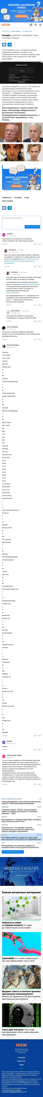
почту (5, 1086)
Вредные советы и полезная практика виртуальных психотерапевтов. (21, 995)
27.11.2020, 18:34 (15, 274)
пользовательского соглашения (11, 1090)
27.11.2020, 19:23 (11, 329)
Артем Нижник (15, 31)
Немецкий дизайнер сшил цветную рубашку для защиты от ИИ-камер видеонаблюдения (21, 802)
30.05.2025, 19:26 (11, 347)
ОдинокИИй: (20, 959)
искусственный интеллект (12, 799)
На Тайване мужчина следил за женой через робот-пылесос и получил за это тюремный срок (21, 838)
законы (4, 835)
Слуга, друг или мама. (20, 1032)
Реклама (21, 1058)
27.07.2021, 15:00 (15, 313)
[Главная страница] (6, 25)
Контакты (21, 1061)
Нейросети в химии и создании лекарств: (17, 925)
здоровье (5, 807)
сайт (27, 198)
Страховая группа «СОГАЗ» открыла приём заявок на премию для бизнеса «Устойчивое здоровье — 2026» (19, 811)
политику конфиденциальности (12, 1092)
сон (3, 843)
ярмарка (5, 825)
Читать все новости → (12, 852)
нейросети (6, 31)
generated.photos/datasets (30, 284)
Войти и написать (32, 226)
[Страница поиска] (36, 25)
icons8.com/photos (12, 292)
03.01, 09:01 (10, 757)
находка (18, 198)
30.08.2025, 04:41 (11, 743)
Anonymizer (23, 86)
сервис (17, 50)
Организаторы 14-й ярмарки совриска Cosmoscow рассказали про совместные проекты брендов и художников (18, 829)
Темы (21, 1065)
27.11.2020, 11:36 (11, 236)
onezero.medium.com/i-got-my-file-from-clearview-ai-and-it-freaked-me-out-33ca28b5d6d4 (21, 261)
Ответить (5, 244)
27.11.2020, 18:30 (13, 252)
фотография (8, 201)
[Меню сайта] (40, 25)
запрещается (22, 1081)
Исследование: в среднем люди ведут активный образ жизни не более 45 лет (21, 820)
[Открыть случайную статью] (31, 25)
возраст (5, 817)
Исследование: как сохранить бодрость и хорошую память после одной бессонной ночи (20, 846)
